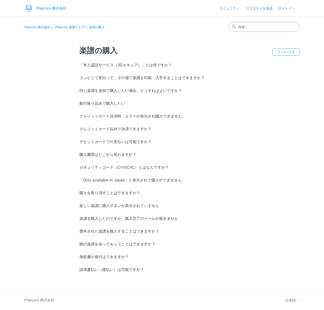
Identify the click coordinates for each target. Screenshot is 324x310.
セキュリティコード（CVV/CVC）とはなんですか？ (124, 167)
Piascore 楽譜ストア (69, 27)
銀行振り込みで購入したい (102, 103)
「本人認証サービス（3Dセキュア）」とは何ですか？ (125, 65)
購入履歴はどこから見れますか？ (107, 154)
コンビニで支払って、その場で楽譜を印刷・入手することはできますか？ (142, 77)
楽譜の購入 (97, 27)
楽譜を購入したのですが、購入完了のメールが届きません (128, 218)
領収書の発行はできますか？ (104, 256)
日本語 (291, 300)
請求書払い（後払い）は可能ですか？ (111, 269)
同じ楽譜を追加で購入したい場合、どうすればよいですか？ (130, 90)
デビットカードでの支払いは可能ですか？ (115, 141)
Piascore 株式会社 (37, 27)
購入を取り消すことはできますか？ (109, 192)
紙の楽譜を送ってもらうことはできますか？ (117, 244)
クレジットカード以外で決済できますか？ (115, 128)
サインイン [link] (286, 8)
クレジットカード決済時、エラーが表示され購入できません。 (132, 116)
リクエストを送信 (259, 8)
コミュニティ (229, 8)
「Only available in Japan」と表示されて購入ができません (130, 180)
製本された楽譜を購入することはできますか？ (119, 231)
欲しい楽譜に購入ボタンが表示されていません (119, 205)
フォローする (286, 52)
